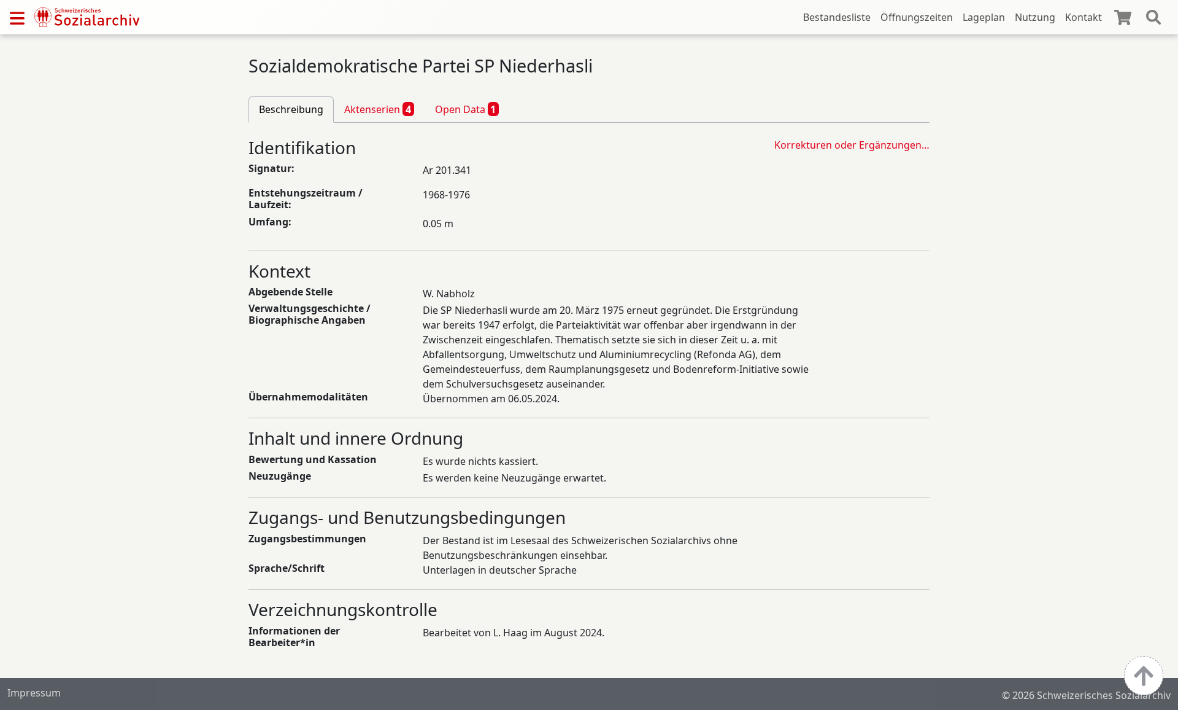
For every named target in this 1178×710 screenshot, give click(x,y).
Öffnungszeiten (916, 17)
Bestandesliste (837, 17)
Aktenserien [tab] (377, 109)
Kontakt (1083, 17)
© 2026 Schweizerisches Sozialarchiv (1086, 695)
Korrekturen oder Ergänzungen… (852, 145)
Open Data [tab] (465, 109)
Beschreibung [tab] (291, 109)
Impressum (34, 693)
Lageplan (984, 17)
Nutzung (1035, 17)
